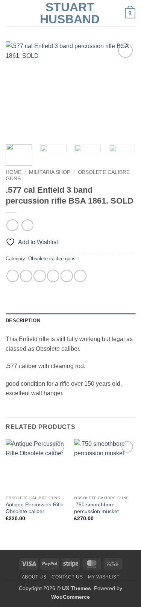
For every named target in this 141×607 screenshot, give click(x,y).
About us (34, 577)
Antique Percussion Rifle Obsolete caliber (35, 508)
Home (13, 172)
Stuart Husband (70, 13)
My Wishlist (104, 577)
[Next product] (12, 225)
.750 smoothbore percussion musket (96, 508)
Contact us (67, 577)
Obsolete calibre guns (52, 258)
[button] (10, 13)
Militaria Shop (49, 172)
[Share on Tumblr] (80, 276)
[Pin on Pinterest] (67, 276)
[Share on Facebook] (26, 276)
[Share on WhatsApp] (12, 276)
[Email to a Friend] (53, 276)
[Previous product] (27, 225)
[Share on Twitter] (39, 276)
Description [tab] (23, 320)
